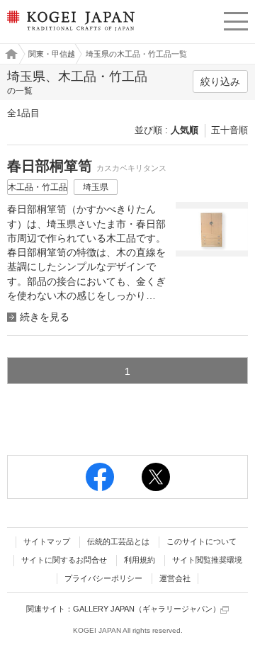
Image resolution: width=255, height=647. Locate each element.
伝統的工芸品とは (118, 541)
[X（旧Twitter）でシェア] (156, 477)
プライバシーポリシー (103, 578)
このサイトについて (201, 541)
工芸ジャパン (8, 54)
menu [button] (236, 19)
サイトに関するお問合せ (64, 560)
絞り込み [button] (220, 81)
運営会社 (175, 578)
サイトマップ (46, 541)
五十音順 (229, 130)
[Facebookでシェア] (100, 477)
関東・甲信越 (51, 54)
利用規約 (139, 560)
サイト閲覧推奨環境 (207, 560)
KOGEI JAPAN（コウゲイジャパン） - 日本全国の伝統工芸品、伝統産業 (69, 32)
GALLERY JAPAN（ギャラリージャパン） (146, 608)
